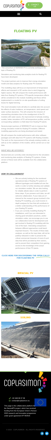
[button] (18, 14)
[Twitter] (47, 433)
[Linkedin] (42, 433)
